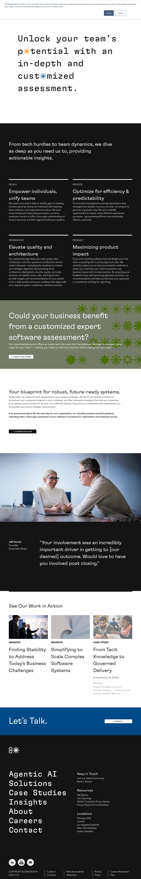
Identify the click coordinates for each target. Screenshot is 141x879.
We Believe (82, 795)
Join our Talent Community (90, 778)
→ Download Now (22, 432)
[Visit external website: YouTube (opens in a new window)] (21, 862)
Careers (26, 821)
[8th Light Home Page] (14, 750)
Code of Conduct (51, 873)
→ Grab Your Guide (21, 357)
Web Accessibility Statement (75, 873)
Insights (28, 802)
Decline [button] (121, 13)
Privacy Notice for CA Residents (93, 805)
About (21, 811)
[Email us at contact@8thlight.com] (30, 862)
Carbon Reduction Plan (119, 873)
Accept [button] (108, 13)
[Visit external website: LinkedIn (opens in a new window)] (12, 862)
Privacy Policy (98, 873)
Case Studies (38, 793)
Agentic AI (33, 774)
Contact (118, 721)
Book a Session (84, 782)
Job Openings (84, 798)
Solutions (30, 783)
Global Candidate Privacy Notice (93, 802)
